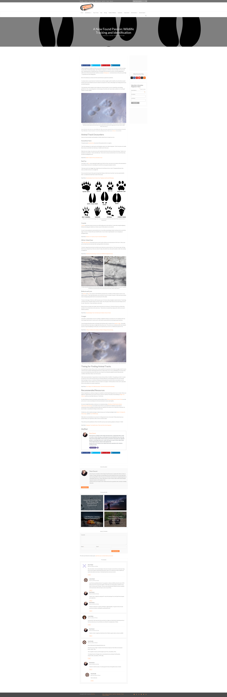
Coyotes (83, 225)
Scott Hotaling (92, 522)
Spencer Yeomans (116, 504)
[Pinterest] (137, 78)
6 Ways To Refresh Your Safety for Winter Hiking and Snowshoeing (99, 329)
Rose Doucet (106, 35)
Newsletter (82, 1)
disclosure (114, 130)
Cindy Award (126, 12)
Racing (105, 12)
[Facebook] (134, 78)
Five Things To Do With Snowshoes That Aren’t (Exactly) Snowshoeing (100, 386)
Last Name (133, 98)
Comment (83, 534)
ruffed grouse (106, 72)
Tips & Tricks (95, 12)
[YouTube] (139, 78)
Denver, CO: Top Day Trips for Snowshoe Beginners (96, 236)
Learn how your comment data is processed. (104, 555)
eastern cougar (118, 323)
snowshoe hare (91, 143)
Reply (89, 574)
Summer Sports (142, 12)
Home (82, 12)
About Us (111, 1)
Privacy (122, 694)
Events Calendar (91, 1)
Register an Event (98, 1)
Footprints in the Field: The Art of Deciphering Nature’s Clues (92, 502)
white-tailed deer (86, 242)
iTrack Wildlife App (94, 413)
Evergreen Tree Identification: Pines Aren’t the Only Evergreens (98, 425)
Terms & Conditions (105, 695)
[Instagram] (132, 78)
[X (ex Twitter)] (142, 78)
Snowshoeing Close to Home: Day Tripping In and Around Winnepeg (100, 178)
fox (89, 163)
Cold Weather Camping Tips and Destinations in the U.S (92, 518)
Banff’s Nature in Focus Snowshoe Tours (94, 157)
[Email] (98, 448)
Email (97, 546)
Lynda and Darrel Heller (92, 505)
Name (82, 546)
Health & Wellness (112, 12)
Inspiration (120, 12)
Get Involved (133, 12)
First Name (133, 94)
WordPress (93, 694)
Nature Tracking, (120, 412)
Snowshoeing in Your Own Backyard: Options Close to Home (98, 312)
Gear (101, 12)
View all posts (84, 487)
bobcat (84, 293)
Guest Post (103, 1)
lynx (89, 293)
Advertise (86, 1)
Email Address (138, 90)
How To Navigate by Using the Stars (115, 502)
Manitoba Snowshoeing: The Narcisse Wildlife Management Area (99, 253)
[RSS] (144, 78)
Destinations (87, 12)
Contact (107, 1)
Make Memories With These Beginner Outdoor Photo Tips (115, 518)
